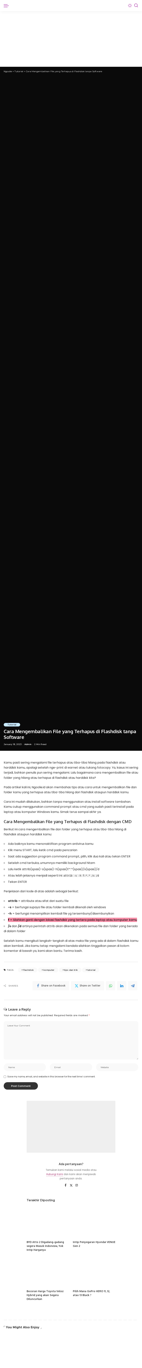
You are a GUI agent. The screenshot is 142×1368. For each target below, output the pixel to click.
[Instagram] (77, 1185)
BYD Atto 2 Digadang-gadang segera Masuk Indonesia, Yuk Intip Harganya (45, 1245)
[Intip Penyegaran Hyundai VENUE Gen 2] (94, 1222)
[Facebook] (65, 1185)
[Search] (136, 5)
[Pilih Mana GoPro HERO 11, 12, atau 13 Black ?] (94, 1271)
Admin (28, 744)
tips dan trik (71, 970)
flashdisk (28, 970)
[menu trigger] (7, 5)
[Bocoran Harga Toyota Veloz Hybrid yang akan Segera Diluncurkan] (48, 1271)
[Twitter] (71, 1185)
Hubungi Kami (54, 1174)
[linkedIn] (121, 985)
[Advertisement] (71, 39)
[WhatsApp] (110, 985)
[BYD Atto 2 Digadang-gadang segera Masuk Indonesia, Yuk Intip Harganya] (48, 1222)
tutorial (91, 970)
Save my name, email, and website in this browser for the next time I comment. (51, 1076)
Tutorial (11, 724)
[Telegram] (132, 985)
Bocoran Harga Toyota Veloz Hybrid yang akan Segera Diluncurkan (45, 1295)
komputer (49, 970)
